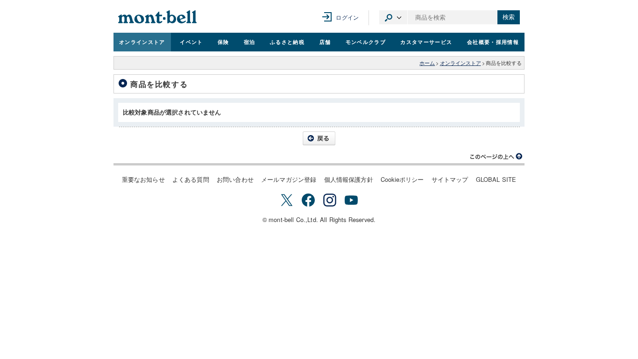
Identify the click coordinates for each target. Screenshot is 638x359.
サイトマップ (450, 179)
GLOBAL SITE (496, 179)
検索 (509, 17)
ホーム (427, 62)
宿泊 (249, 41)
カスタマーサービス (426, 41)
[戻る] (319, 138)
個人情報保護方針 (348, 179)
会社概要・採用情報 (493, 41)
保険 (223, 41)
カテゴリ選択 (393, 17)
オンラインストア (142, 41)
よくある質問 (190, 179)
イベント (191, 41)
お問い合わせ (235, 179)
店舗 (325, 41)
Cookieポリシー (402, 179)
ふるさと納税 (287, 41)
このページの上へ (496, 156)
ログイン (347, 17)
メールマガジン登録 (288, 179)
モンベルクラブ (366, 41)
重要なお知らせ (143, 179)
